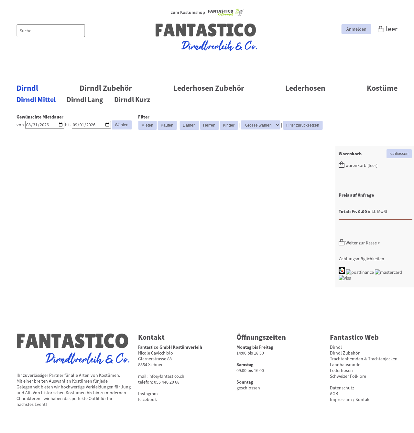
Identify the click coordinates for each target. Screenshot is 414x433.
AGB (334, 394)
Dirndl (27, 88)
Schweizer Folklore (348, 376)
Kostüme (382, 88)
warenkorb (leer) (360, 165)
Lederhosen (305, 88)
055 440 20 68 (167, 382)
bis (68, 125)
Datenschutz (342, 388)
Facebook (147, 399)
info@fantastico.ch (166, 376)
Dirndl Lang (85, 99)
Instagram (148, 394)
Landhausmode (345, 364)
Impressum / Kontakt (350, 399)
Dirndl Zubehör (106, 88)
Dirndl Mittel (36, 99)
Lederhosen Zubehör (208, 88)
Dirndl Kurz (132, 99)
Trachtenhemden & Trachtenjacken (364, 359)
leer (392, 29)
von (20, 125)
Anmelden (356, 29)
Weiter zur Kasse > (362, 243)
